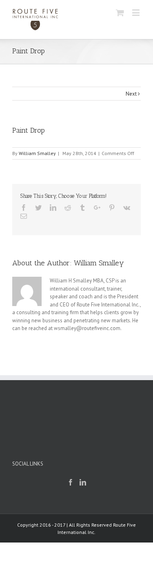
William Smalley (37, 153)
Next (131, 93)
